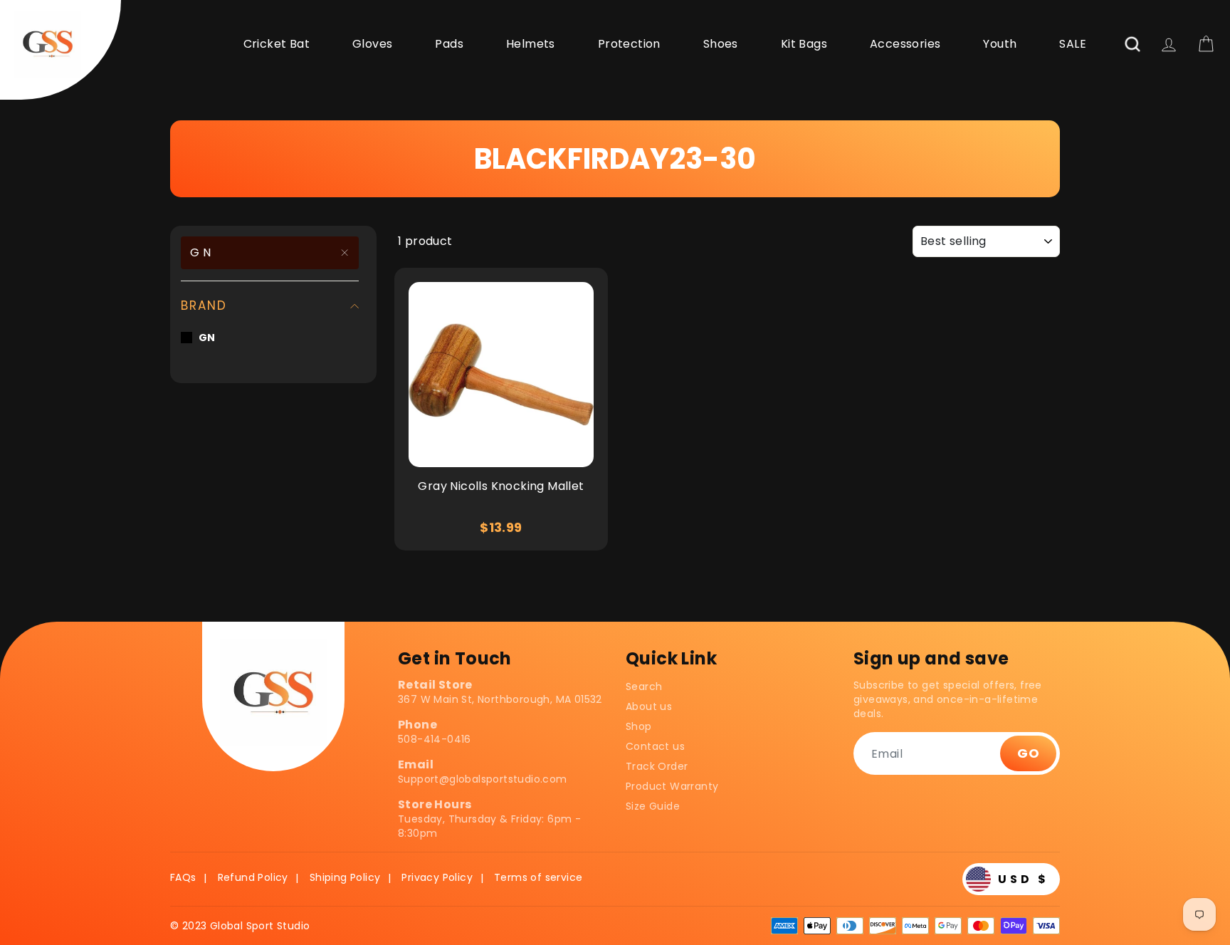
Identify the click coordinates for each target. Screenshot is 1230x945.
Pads (449, 44)
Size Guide (653, 806)
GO (1028, 753)
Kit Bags (804, 44)
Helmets (530, 44)
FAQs (183, 877)
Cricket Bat (276, 44)
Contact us (655, 746)
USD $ (1023, 879)
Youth (999, 44)
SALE (1072, 44)
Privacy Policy (437, 877)
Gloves (372, 44)
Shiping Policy (345, 877)
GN (202, 252)
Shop (639, 726)
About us (649, 706)
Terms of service (538, 877)
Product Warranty (672, 786)
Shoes (720, 44)
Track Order (657, 766)
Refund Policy (253, 877)
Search (644, 686)
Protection (629, 44)
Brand (204, 305)
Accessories (905, 44)
